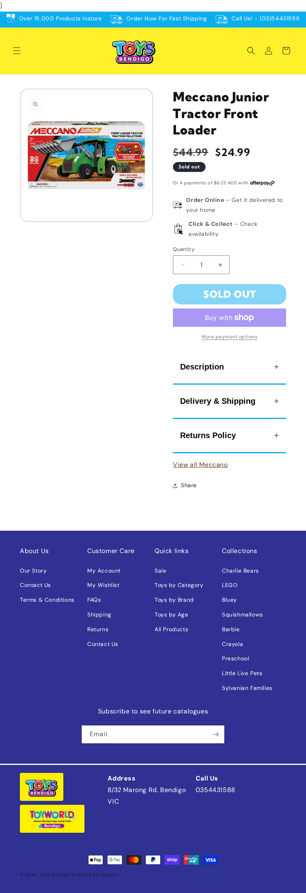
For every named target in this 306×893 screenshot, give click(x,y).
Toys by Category (179, 585)
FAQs (94, 599)
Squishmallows (242, 614)
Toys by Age (171, 614)
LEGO (229, 585)
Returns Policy (208, 435)
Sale (160, 570)
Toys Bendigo (54, 874)
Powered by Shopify (95, 874)
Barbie (231, 629)
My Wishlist (103, 585)
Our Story (33, 570)
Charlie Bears (240, 570)
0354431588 (215, 790)
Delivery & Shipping (217, 401)
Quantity (183, 249)
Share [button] (189, 485)
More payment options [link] (229, 337)
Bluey (229, 599)
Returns (97, 629)
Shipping (99, 614)
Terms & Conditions (47, 599)
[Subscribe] (215, 734)
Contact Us (35, 585)
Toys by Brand (174, 599)
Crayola (232, 644)
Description (202, 366)
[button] (17, 50)
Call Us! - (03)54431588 (265, 18)
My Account (104, 570)
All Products (171, 629)
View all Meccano (200, 464)
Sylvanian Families (247, 687)
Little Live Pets (242, 673)
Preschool (235, 658)
